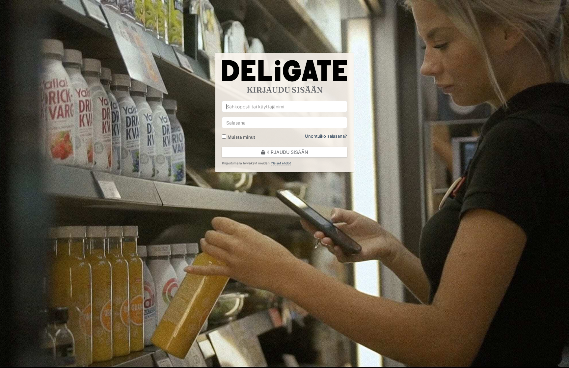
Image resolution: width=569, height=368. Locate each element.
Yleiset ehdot (281, 163)
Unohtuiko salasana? (326, 136)
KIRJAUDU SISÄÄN (286, 152)
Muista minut (241, 137)
